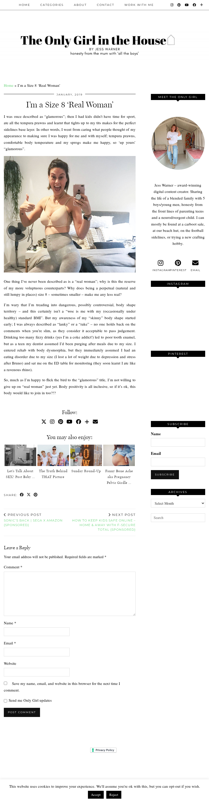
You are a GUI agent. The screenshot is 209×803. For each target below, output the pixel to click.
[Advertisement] (180, 570)
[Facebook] (195, 5)
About (80, 5)
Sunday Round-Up (86, 471)
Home (24, 5)
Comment (13, 566)
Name (10, 622)
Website (10, 663)
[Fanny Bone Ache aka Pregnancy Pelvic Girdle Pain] (119, 455)
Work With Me (139, 5)
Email (10, 642)
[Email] (95, 421)
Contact (105, 5)
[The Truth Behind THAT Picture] (53, 455)
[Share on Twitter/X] (28, 495)
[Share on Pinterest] (35, 495)
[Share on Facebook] (22, 495)
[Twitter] (43, 421)
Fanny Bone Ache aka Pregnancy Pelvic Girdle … (119, 477)
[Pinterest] (179, 5)
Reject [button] (113, 794)
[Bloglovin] (201, 5)
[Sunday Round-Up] (86, 455)
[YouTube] (187, 5)
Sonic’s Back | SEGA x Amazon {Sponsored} (33, 520)
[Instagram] (172, 5)
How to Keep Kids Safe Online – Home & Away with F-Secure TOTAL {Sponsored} (103, 522)
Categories (52, 5)
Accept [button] (96, 794)
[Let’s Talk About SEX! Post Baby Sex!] (20, 455)
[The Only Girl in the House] (104, 44)
